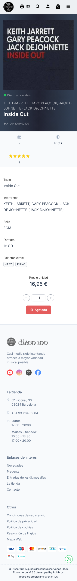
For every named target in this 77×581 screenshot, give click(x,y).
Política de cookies (20, 527)
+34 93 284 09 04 (25, 413)
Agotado (41, 310)
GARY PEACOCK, (46, 204)
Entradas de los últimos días (26, 477)
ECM (7, 228)
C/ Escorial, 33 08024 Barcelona (24, 402)
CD (8, 246)
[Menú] (68, 7)
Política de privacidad (22, 521)
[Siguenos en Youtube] (10, 372)
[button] (25, 6)
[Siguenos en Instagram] (19, 372)
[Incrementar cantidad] (50, 297)
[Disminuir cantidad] (26, 297)
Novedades (15, 465)
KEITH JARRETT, (17, 204)
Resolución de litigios (21, 533)
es (28, 6)
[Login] (48, 6)
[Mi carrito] (58, 6)
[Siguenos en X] (29, 372)
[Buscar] (38, 6)
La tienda (13, 483)
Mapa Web (14, 539)
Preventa (13, 471)
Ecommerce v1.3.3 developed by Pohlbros (38, 572)
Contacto (13, 489)
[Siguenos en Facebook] (38, 372)
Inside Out (11, 186)
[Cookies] (69, 559)
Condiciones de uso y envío (26, 515)
